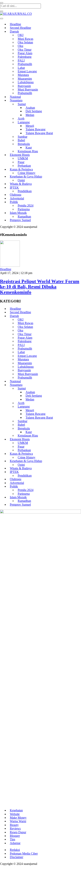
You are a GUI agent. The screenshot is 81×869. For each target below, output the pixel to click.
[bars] (1, 18)
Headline (5, 269)
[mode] (1, 11)
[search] (1, 2)
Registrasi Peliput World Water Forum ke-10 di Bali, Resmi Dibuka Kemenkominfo (39, 287)
